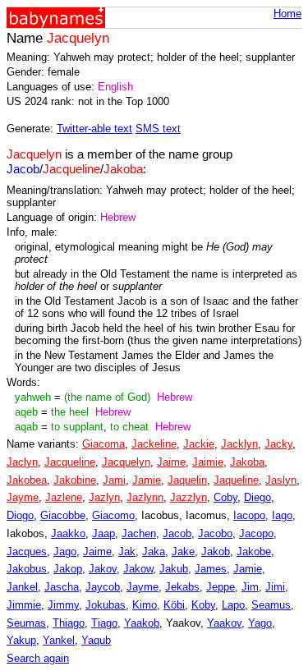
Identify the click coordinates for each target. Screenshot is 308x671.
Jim (250, 587)
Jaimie (207, 462)
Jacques (27, 551)
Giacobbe (62, 515)
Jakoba (247, 462)
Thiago (69, 623)
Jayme (23, 497)
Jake (183, 551)
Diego (257, 497)
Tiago (104, 623)
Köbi (174, 605)
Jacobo (215, 533)
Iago (282, 515)
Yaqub (96, 640)
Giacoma (103, 444)
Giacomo (113, 515)
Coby (225, 497)
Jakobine (74, 480)
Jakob (215, 551)
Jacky (278, 444)
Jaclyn (22, 462)
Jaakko (68, 533)
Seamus (271, 605)
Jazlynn (144, 497)
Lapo (233, 605)
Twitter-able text (94, 128)
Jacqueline (69, 462)
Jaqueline (236, 480)
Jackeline (154, 444)
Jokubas (105, 605)
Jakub (173, 569)
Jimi (275, 587)
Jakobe (254, 551)
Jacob (177, 533)
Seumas (26, 623)
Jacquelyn (126, 462)
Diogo (20, 515)
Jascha (61, 587)
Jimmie (24, 605)
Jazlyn (104, 497)
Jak (127, 551)
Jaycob (102, 587)
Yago (260, 623)
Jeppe (220, 587)
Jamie (146, 480)
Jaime (171, 462)
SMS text (158, 128)
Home (287, 13)
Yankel (59, 640)
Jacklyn (239, 444)
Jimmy (63, 605)
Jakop (67, 569)
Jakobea (27, 480)
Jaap (103, 533)
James (211, 569)
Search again (38, 658)
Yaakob (141, 623)
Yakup (21, 640)
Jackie (198, 444)
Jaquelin (187, 480)
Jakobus (27, 569)
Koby (203, 605)
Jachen (139, 533)
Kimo (144, 605)
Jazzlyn (188, 497)
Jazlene (63, 497)
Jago (64, 551)
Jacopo (256, 533)
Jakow (138, 569)
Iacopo (249, 515)
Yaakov (224, 623)
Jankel (22, 587)
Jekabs (182, 587)
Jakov (103, 569)
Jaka (153, 551)
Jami (114, 480)
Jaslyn (281, 480)
